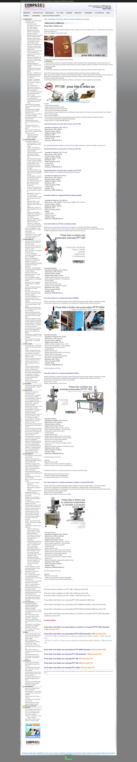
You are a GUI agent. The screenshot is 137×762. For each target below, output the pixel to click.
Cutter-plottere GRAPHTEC (32, 141)
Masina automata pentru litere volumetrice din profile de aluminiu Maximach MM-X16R (33, 460)
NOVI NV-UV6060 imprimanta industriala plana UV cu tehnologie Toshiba (33, 279)
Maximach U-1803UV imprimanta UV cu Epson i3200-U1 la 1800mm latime (33, 30)
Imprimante (26, 12)
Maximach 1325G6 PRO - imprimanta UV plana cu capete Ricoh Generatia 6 (32, 274)
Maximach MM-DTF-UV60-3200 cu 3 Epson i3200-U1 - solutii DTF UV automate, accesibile (33, 325)
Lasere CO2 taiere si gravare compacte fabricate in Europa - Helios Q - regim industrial (32, 368)
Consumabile (36, 15)
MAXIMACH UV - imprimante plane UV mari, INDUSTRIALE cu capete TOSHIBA (33, 336)
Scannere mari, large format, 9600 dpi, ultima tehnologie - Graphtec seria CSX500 (33, 387)
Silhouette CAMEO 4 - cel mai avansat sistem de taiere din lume (34, 198)
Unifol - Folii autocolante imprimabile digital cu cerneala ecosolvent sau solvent (32, 642)
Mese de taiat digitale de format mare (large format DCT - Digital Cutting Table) (33, 230)
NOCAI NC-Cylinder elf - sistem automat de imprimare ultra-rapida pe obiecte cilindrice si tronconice (33, 320)
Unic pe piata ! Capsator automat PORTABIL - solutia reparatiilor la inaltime (34, 554)
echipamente (88, 12)
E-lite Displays (99, 12)
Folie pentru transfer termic (31, 654)
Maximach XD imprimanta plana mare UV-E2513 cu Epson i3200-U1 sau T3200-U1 (33, 309)
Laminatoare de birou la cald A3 (32, 590)
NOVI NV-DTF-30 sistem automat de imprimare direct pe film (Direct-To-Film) (33, 425)
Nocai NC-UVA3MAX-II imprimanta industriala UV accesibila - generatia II (33, 265)
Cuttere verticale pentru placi (34, 490)
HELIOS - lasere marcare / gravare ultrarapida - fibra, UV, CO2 (32, 363)
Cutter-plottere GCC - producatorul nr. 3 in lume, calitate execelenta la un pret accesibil (33, 234)
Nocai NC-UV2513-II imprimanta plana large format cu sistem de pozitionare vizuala (33, 247)
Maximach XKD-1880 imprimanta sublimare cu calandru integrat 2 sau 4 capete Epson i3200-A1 (33, 443)
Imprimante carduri (29, 133)
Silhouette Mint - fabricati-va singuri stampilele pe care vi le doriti (34, 209)
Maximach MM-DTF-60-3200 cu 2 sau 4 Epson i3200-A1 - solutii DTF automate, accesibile (33, 416)
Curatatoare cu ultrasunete (31, 571)
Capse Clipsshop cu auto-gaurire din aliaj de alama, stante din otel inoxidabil (33, 693)
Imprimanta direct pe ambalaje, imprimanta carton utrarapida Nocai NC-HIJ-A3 (32, 111)
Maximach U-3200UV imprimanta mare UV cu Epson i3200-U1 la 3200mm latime (34, 35)
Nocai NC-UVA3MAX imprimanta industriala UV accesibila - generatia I (33, 288)
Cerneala (26, 15)
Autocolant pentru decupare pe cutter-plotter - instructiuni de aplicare (32, 657)
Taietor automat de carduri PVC (32, 595)
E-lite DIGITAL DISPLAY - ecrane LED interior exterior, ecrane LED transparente (33, 611)
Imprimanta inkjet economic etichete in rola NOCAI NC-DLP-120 (33, 122)
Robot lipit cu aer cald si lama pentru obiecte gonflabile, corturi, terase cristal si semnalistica (33, 465)
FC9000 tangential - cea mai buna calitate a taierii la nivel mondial (34, 144)
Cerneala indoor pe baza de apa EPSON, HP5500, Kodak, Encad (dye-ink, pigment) (33, 673)
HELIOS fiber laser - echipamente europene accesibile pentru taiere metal (33, 347)
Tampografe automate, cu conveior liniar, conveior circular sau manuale (32, 494)
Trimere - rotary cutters (33, 485)
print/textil (78, 12)
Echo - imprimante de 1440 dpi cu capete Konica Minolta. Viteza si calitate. (34, 93)
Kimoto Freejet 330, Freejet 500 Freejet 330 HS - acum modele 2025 (32, 340)
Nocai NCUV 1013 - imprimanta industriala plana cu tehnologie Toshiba (32, 284)
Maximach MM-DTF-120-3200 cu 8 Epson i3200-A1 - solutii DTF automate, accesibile (33, 420)
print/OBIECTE (49, 12)
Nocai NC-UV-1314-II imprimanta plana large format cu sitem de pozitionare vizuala (33, 242)
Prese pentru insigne (30, 573)
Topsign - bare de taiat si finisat (32, 520)
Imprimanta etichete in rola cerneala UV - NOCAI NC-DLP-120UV (32, 127)
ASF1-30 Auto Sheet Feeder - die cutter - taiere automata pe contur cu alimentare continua (34, 160)
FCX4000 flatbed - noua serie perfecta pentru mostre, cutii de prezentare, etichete (34, 177)
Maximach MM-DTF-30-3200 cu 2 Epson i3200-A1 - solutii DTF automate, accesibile (33, 411)
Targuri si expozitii (31, 717)
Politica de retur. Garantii (51, 15)
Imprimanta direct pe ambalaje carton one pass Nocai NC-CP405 (34, 101)
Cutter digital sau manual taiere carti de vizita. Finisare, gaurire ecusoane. (32, 599)
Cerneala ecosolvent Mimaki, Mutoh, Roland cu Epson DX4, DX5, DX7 (32, 664)
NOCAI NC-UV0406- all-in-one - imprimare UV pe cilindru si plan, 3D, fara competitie (33, 293)
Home (45, 19)
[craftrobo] (33, 737)
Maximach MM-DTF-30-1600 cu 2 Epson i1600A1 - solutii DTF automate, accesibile (33, 403)
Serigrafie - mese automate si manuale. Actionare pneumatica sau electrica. (32, 498)
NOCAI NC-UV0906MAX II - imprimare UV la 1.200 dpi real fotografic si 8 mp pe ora (32, 260)
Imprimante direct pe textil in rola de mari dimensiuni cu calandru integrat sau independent (33, 438)
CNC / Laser (59, 12)
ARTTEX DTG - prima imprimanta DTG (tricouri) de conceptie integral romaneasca (33, 433)
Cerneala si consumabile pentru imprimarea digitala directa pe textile (32, 678)
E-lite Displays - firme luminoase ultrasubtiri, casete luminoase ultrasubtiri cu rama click (33, 626)
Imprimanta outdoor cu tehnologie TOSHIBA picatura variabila (34, 65)
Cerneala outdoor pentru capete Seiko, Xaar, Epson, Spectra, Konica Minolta (33, 669)
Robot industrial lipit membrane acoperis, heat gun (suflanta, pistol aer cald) (33, 473)
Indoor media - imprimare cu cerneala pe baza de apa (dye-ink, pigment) (33, 651)
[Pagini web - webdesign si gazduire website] (68, 758)
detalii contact (106, 8)
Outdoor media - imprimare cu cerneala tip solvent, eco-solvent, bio (33, 646)
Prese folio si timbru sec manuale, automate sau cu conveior (72, 19)
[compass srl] (33, 746)
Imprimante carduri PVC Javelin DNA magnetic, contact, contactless (33, 136)
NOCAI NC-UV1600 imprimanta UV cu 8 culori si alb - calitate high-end (34, 25)
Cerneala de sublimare (30, 684)
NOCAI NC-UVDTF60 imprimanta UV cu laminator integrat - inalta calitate (33, 304)
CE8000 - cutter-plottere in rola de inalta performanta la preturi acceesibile (34, 149)
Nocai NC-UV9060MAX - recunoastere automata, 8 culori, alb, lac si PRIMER (33, 255)
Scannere (69, 12)
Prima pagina (68, 754)
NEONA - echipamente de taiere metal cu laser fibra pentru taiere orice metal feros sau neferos (33, 352)
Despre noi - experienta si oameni (33, 715)
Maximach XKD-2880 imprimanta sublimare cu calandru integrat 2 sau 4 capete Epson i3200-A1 (33, 447)
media (108, 12)
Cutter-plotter (38, 12)
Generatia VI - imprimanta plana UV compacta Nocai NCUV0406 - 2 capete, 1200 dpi (33, 269)
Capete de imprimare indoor (32, 704)
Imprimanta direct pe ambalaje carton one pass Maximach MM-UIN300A (33, 106)
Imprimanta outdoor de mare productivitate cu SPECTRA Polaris (34, 70)
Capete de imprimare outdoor (32, 702)
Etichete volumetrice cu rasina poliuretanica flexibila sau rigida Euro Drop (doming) (32, 568)
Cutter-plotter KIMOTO (30, 237)
